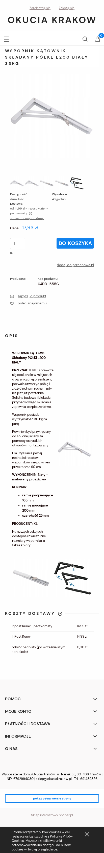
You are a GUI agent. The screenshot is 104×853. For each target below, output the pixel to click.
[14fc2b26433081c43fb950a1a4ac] (47, 183)
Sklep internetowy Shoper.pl (52, 815)
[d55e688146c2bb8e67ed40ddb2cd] (17, 183)
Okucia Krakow (52, 20)
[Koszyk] (97, 39)
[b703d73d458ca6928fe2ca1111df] (32, 183)
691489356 (88, 779)
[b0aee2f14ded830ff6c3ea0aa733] (62, 183)
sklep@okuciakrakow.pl (54, 779)
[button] (6, 38)
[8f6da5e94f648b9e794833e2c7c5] (77, 183)
